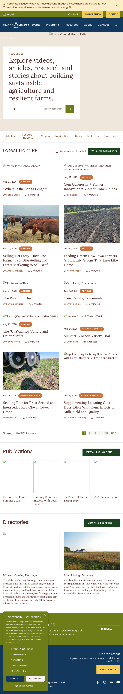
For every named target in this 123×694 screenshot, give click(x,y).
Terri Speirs (73, 194)
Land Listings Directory (78, 575)
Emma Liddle (74, 303)
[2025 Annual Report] (107, 477)
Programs (52, 25)
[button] (25, 686)
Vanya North (13, 341)
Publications (62, 136)
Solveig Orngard (15, 303)
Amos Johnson (14, 270)
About (88, 25)
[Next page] (115, 433)
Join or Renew (93, 14)
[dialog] (25, 651)
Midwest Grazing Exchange (20, 575)
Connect (103, 25)
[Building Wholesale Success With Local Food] (46, 477)
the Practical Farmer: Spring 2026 (77, 498)
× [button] (45, 615)
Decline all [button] (35, 678)
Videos (45, 136)
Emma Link (72, 341)
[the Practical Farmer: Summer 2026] (16, 477)
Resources (71, 25)
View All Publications (99, 452)
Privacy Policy (12, 642)
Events (36, 25)
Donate (113, 14)
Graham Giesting (76, 417)
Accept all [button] (15, 678)
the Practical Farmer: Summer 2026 (16, 498)
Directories (111, 136)
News (78, 136)
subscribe (106, 669)
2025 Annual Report (106, 497)
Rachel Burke (13, 194)
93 (106, 433)
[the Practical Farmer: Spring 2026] (77, 477)
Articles (10, 136)
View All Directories (100, 522)
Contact (73, 14)
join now (106, 629)
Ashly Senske (74, 270)
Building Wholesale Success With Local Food (45, 500)
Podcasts (93, 136)
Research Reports (28, 136)
